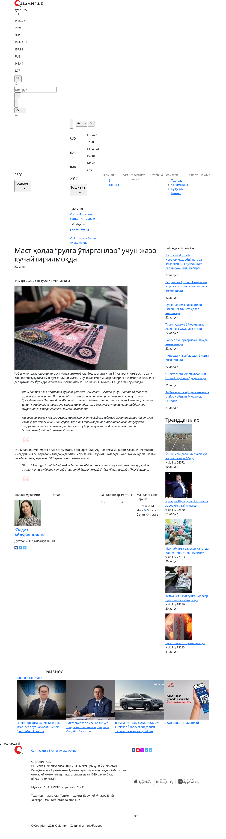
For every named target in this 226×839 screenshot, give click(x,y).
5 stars (144, 506)
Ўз (18, 110)
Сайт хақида (78, 238)
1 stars (153, 514)
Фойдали (78, 224)
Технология (179, 180)
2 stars (141, 514)
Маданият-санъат (138, 177)
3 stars (151, 510)
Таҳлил (84, 230)
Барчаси (177, 255)
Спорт (74, 230)
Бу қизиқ (177, 189)
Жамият (77, 208)
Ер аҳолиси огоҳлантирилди (185, 643)
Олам (74, 214)
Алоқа (74, 243)
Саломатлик (179, 185)
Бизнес (92, 238)
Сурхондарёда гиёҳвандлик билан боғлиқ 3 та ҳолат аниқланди (184, 309)
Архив (83, 243)
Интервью (88, 219)
